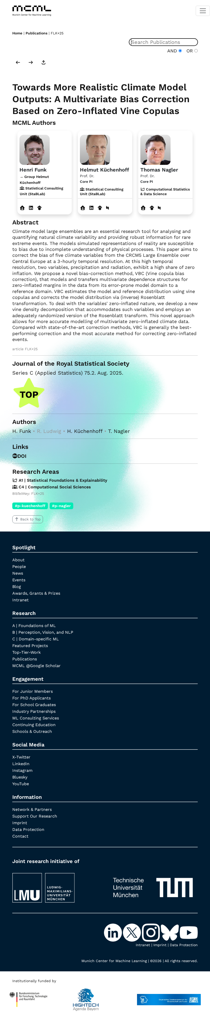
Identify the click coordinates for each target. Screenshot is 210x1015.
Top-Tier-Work (26, 652)
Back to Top (30, 519)
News (17, 573)
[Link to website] (34, 149)
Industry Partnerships (34, 711)
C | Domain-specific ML (35, 639)
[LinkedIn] (113, 932)
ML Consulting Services (35, 718)
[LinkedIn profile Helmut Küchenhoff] (91, 208)
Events (18, 579)
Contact (20, 836)
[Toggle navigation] (203, 11)
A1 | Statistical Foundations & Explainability (62, 480)
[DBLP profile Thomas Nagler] (159, 208)
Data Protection (28, 829)
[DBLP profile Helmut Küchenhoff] (107, 208)
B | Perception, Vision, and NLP (42, 632)
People (19, 566)
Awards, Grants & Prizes (36, 593)
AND (172, 50)
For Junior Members (32, 691)
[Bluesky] (170, 932)
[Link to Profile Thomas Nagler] (155, 149)
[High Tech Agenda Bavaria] (86, 997)
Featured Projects (30, 645)
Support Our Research (34, 816)
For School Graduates (34, 704)
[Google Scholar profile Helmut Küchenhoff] (100, 208)
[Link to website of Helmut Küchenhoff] (83, 208)
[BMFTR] (28, 997)
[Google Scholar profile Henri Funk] (40, 208)
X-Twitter (21, 757)
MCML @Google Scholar (36, 665)
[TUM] (153, 885)
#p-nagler (61, 506)
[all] (43, 63)
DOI (21, 456)
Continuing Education (34, 724)
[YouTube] (189, 932)
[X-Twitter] (132, 932)
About (18, 559)
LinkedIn (20, 763)
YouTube (20, 783)
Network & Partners (32, 809)
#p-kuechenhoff (30, 506)
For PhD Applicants (31, 698)
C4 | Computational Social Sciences (54, 487)
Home (17, 33)
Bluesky (19, 777)
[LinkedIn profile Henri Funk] (31, 208)
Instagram (22, 770)
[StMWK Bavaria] (169, 997)
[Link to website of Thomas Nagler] (143, 208)
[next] (30, 63)
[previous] (18, 63)
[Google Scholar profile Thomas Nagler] (152, 208)
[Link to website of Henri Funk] (22, 208)
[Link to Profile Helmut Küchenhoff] (95, 149)
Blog (16, 586)
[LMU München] (57, 885)
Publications (36, 33)
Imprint (19, 822)
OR (188, 50)
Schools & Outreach (32, 731)
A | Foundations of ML (34, 625)
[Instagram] (151, 932)
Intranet (20, 599)
